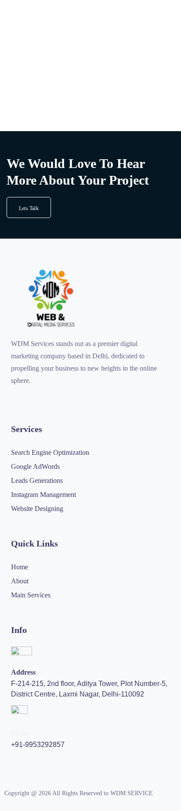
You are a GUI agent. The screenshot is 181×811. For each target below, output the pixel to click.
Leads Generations (37, 480)
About (20, 581)
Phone (21, 733)
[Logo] (50, 298)
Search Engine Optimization (50, 452)
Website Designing (37, 508)
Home (19, 567)
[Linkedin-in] (61, 397)
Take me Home (24, 129)
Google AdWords (35, 466)
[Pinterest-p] (46, 397)
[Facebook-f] (30, 397)
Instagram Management (43, 494)
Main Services (31, 595)
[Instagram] (14, 397)
